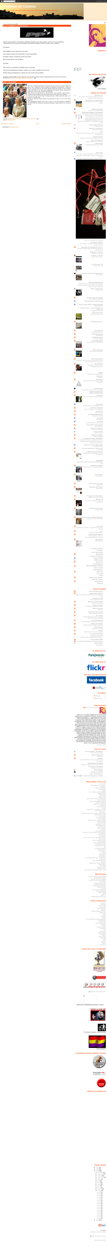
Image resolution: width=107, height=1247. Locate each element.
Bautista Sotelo (102, 793)
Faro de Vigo (102, 921)
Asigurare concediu (98, 416)
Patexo (104, 852)
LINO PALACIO (99, 540)
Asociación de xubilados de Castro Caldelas (90, 641)
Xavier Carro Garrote (97, 359)
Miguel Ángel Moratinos (99, 843)
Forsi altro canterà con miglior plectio (92, 273)
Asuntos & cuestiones (96, 428)
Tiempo (103, 1230)
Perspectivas (99, 419)
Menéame (103, 928)
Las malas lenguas (101, 831)
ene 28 (99, 1197)
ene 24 (99, 1200)
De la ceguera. (99, 426)
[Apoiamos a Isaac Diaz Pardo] (97, 991)
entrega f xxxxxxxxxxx (97, 768)
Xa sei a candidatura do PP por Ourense (15, 25)
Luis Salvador (102, 835)
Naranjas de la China (97, 636)
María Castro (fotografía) (99, 889)
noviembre (100, 1174)
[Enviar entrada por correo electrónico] (35, 78)
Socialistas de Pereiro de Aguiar (97, 863)
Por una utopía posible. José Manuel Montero (90, 517)
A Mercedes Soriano (97, 129)
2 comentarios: (30, 78)
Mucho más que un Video (96, 613)
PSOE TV (103, 895)
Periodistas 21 (99, 330)
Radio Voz (103, 938)
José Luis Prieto (98, 431)
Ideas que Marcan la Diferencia (94, 141)
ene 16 (99, 1212)
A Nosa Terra (102, 905)
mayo (99, 1184)
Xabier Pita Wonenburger (96, 282)
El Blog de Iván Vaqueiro (96, 577)
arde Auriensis (99, 412)
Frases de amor (98, 126)
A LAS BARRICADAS (97, 341)
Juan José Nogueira (97, 140)
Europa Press (102, 920)
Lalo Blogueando (98, 564)
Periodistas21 (102, 856)
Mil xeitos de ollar (98, 312)
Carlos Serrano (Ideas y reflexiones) (96, 798)
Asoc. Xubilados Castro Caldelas (97, 792)
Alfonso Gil (103, 786)
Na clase (100, 609)
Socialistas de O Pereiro (96, 487)
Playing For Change (97, 628)
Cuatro (104, 915)
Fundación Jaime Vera (100, 883)
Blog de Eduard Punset (96, 125)
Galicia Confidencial (100, 923)
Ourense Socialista (101, 891)
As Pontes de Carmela (96, 407)
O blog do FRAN (98, 558)
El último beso (99, 290)
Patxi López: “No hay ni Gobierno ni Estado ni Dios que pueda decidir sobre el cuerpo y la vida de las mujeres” (89, 155)
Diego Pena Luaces (97, 579)
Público (104, 935)
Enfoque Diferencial (97, 755)
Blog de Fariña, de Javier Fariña (94, 301)
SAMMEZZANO (99, 306)
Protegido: (100, 377)
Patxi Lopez (99, 152)
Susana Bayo (102, 864)
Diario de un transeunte (99, 804)
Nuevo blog (100, 449)
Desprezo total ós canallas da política (93, 467)
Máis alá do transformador (95, 601)
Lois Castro (99, 645)
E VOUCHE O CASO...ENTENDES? (93, 438)
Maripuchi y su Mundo (96, 252)
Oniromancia (99, 274)
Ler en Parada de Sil (97, 620)
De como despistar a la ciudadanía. (93, 409)
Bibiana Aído (102, 794)
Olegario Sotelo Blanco (96, 593)
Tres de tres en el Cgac (96, 752)
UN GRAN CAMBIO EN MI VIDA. (94, 606)
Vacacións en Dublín (97, 603)
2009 (97, 1169)
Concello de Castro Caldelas (98, 879)
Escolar (104, 808)
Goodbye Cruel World (97, 772)
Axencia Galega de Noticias (98, 911)
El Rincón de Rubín (97, 334)
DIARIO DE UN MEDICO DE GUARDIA (92, 112)
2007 (97, 1220)
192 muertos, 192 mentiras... (98, 785)
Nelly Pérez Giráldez (97, 435)
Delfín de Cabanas (101, 802)
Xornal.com (103, 944)
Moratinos (100, 583)
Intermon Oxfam (101, 887)
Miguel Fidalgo (102, 841)
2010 (97, 1167)
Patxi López (103, 853)
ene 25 (99, 1198)
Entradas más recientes (7, 123)
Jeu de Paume (99, 363)
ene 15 (99, 1213)
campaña (10, 119)
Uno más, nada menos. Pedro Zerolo (92, 448)
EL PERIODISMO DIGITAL (96, 414)
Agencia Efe (102, 907)
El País (104, 917)
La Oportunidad (99, 509)
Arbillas (100, 372)
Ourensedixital (102, 932)
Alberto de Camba (98, 608)
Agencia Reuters (101, 908)
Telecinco (103, 942)
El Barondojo (99, 143)
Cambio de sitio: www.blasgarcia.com (93, 405)
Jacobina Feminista (101, 817)
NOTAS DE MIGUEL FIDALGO (94, 565)
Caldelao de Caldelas (20, 6)
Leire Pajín (100, 573)
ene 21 (99, 1205)
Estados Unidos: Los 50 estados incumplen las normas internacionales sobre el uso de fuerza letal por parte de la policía (90, 285)
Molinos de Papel (98, 350)
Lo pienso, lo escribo (97, 255)
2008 (97, 1171)
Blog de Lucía (102, 797)
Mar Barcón (99, 379)
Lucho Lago (99, 411)
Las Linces (100, 526)
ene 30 (99, 1194)
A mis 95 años (99, 474)
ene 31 (99, 1192)
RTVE (104, 940)
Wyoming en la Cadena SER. (95, 374)
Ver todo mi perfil (101, 744)
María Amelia (102, 839)
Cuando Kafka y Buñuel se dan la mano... (92, 637)
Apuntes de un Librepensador (94, 100)
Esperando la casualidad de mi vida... (92, 247)
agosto (99, 1179)
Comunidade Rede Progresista (98, 801)
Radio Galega (102, 936)
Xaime (101, 575)
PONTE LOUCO (98, 560)
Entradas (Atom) (14, 127)
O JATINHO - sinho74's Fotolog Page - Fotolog (89, 775)
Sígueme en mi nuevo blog (96, 497)
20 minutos (103, 903)
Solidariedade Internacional (98, 896)
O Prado (100, 630)
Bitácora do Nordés (97, 109)
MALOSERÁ (99, 554)
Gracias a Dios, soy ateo (96, 483)
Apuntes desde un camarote (95, 297)
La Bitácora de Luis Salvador (94, 451)
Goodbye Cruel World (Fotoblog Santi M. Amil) (93, 813)
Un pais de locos (101, 868)
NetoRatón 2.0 (99, 95)
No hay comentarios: (31, 118)
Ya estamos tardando (97, 429)
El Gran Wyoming (101, 806)
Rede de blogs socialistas (99, 860)
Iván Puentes (102, 816)
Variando (100, 758)
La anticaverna (102, 827)
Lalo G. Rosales (101, 828)
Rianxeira (103, 861)
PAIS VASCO (99, 335)
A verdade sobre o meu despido (94, 422)
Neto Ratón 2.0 (102, 849)
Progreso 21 (99, 562)
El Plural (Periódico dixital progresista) (96, 919)
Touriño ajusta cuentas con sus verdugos (92, 390)
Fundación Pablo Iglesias (99, 885)
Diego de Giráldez (98, 436)
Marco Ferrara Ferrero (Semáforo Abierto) (94, 837)
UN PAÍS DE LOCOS (97, 337)
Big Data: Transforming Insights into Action (91, 138)
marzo (99, 1187)
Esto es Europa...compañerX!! (95, 342)
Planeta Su (100, 395)
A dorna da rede (98, 567)
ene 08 (99, 1218)
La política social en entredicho (94, 518)
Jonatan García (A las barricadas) (97, 820)
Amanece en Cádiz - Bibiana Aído (93, 445)
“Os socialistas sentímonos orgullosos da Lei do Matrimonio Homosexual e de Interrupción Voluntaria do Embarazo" (90, 441)
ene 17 (99, 1210)
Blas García (99, 404)
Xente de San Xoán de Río (95, 612)
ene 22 (99, 1203)
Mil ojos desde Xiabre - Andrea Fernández (91, 304)
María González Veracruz (96, 534)
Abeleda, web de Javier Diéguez (97, 876)
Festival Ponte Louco (100, 810)
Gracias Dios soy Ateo (100, 814)
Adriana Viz (99, 571)
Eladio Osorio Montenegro (92, 707)
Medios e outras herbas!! (96, 393)
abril (98, 1185)
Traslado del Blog (98, 446)
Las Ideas (103, 888)
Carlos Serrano (98, 581)
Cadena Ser (102, 912)
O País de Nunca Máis (96, 639)
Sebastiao (100, 756)
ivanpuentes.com (98, 136)
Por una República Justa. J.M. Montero (95, 857)
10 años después (98, 338)
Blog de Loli (99, 499)
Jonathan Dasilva (101, 821)
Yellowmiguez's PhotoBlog (95, 763)
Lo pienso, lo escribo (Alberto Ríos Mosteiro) (94, 832)
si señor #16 (99, 485)
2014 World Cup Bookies (96, 351)
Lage (101, 131)
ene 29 (99, 1195)
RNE (104, 939)
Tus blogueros (99, 476)
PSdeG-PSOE (102, 892)
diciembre (100, 1172)
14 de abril (100, 418)
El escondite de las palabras (95, 425)
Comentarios (98, 698)
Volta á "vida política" (9, 82)
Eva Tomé (100, 421)
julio (98, 1180)
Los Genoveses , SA (97, 264)
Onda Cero (103, 931)
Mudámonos (99, 488)
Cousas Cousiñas (98, 605)
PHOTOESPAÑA (98, 770)
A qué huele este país (97, 256)
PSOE (14, 119)
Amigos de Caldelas (100, 788)
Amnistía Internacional (100, 877)
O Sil (104, 930)
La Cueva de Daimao (97, 548)
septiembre (100, 1177)
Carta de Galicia (98, 388)
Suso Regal (103, 865)
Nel (105, 847)
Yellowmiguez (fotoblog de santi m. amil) (95, 870)
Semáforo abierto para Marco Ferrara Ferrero (90, 159)
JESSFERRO (99, 460)
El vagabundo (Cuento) (97, 310)
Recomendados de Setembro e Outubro (92, 621)
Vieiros (104, 943)
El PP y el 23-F (99, 433)
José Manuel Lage (101, 825)
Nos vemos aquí (98, 265)
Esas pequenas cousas (97, 314)
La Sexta (103, 926)
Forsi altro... (102, 812)
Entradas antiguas (66, 123)
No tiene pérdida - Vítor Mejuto (94, 751)
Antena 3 (103, 909)
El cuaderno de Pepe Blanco (95, 496)
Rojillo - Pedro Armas (97, 288)
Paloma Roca (99, 539)
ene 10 (99, 1217)
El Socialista (102, 881)
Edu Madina (102, 805)
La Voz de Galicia (101, 927)
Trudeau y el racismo (97, 253)
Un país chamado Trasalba (96, 110)
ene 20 (99, 1207)
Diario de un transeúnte (96, 128)
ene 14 (99, 1215)
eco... (101, 531)
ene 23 (99, 1202)
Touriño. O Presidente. (96, 556)
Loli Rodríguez (102, 833)
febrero (99, 1189)
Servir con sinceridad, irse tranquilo (93, 240)
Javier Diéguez (102, 818)
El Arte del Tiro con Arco (96, 508)
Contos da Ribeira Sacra (96, 591)
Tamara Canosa (101, 867)
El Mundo (103, 916)
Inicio (37, 123)
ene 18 (99, 1208)
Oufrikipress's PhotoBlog (95, 766)
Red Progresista (98, 569)
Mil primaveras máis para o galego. (93, 631)
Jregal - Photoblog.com (96, 774)
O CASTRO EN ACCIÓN (96, 634)
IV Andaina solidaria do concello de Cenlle (92, 764)
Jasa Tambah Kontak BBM (96, 299)
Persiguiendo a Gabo (97, 332)
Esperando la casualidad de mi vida (96, 809)
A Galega (103, 904)
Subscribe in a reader (100, 1240)
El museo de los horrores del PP (97, 880)
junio (98, 1182)
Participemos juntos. (97, 321)
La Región (103, 924)
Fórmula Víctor (98, 627)
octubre (99, 1175)
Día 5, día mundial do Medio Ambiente (93, 396)
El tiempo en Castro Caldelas (98, 1232)
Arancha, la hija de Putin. (96, 532)
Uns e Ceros (99, 615)
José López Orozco (97, 552)
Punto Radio (102, 934)
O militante (100, 550)
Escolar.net (99, 376)
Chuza (104, 913)
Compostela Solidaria (97, 242)
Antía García (102, 789)
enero (99, 1190)
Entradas (97, 695)
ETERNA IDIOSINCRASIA (96, 392)
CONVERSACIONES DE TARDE (94, 145)
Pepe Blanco (102, 855)
